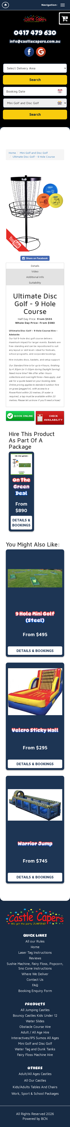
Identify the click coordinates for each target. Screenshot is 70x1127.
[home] (5, 5)
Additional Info (35, 277)
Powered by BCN (35, 1119)
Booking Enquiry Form (35, 991)
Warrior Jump (35, 844)
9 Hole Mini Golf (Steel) (35, 617)
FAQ (35, 985)
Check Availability (53, 417)
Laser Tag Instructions (35, 952)
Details (35, 265)
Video (35, 271)
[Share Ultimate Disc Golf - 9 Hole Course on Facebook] (35, 258)
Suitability (35, 282)
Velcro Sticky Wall (35, 730)
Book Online (23, 415)
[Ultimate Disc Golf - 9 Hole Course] (35, 213)
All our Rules (35, 941)
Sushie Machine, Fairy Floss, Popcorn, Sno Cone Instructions (35, 966)
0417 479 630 (35, 33)
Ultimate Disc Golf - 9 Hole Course (34, 156)
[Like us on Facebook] (29, 51)
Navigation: (49, 4)
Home (12, 152)
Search (35, 114)
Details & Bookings (21, 522)
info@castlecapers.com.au (35, 41)
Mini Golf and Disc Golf (34, 152)
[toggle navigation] (62, 5)
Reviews (35, 958)
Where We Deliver (35, 974)
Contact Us (35, 980)
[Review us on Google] (41, 51)
